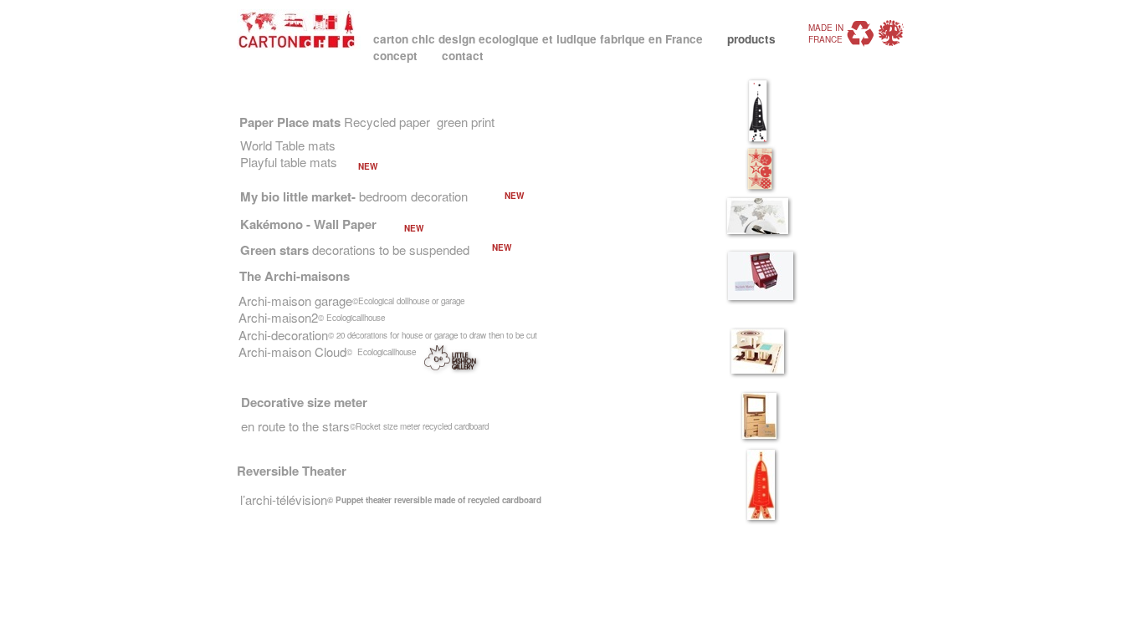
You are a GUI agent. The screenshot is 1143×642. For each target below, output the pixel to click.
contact (463, 56)
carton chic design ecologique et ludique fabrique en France (539, 39)
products (751, 39)
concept (397, 56)
